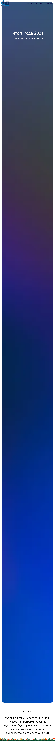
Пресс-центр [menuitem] (46, 3)
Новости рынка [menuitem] (39, 3)
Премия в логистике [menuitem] (30, 3)
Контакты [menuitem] (52, 3)
